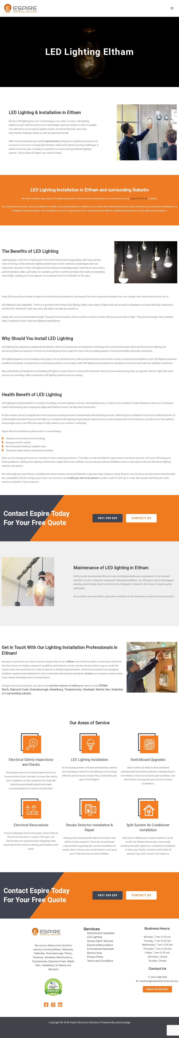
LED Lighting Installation (89, 759)
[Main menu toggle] (172, 8)
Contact (88, 673)
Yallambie (117, 689)
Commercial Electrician (100, 948)
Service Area (94, 952)
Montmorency (64, 957)
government (52, 141)
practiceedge (122, 1022)
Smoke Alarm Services (100, 941)
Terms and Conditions (100, 960)
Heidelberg (56, 689)
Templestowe (72, 689)
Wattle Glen (103, 689)
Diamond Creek (19, 689)
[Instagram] (53, 1004)
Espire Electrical (138, 198)
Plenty (68, 953)
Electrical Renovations (31, 825)
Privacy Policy (95, 956)
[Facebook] (46, 1004)
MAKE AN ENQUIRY (157, 989)
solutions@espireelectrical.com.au (159, 981)
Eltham (70, 661)
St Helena (60, 965)
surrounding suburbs (19, 693)
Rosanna (38, 957)
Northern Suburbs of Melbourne (66, 685)
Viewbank (88, 689)
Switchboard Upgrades (148, 759)
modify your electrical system (82, 477)
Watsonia (67, 949)
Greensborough (39, 689)
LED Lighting (94, 937)
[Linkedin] (60, 1004)
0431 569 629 (159, 977)
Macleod (53, 969)
